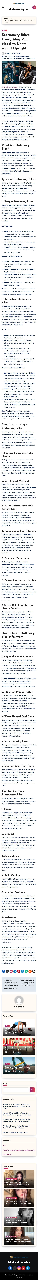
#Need (28, 56)
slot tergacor (7, 1154)
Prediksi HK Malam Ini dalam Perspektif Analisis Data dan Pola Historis (16, 1127)
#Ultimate (25, 58)
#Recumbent (6, 58)
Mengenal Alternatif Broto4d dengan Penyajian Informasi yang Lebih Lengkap (17, 1114)
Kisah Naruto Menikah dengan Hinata (15, 1132)
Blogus (29, 1275)
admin (9, 53)
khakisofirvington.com (9, 87)
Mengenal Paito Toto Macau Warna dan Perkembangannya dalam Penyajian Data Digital (17, 1106)
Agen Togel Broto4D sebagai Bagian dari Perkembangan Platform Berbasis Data (17, 1120)
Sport (4, 30)
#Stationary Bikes (16, 58)
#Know (23, 56)
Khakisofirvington (18, 10)
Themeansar (19, 1277)
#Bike (5, 56)
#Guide (18, 56)
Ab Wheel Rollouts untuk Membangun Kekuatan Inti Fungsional (15, 1031)
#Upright (32, 58)
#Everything (11, 56)
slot (4, 1145)
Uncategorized (11, 1179)
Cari (5, 1084)
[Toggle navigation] (3, 7)
